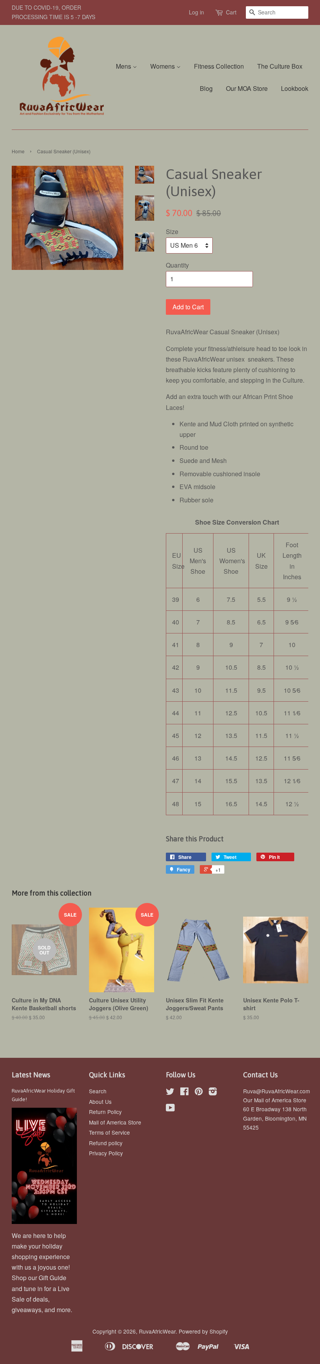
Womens (163, 66)
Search (98, 1091)
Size (172, 231)
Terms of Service (109, 1132)
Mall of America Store (115, 1122)
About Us (100, 1101)
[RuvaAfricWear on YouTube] (170, 1109)
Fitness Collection (219, 66)
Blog (206, 88)
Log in (196, 12)
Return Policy (105, 1112)
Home (18, 151)
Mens (124, 66)
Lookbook (294, 88)
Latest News (31, 1075)
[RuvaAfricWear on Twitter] (170, 1092)
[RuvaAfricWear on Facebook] (184, 1092)
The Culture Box (279, 66)
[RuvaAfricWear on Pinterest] (198, 1092)
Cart (231, 12)
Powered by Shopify (203, 1331)
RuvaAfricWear (157, 1331)
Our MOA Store (247, 88)
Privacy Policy (106, 1153)
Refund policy (106, 1143)
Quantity (177, 265)
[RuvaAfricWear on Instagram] (212, 1092)
